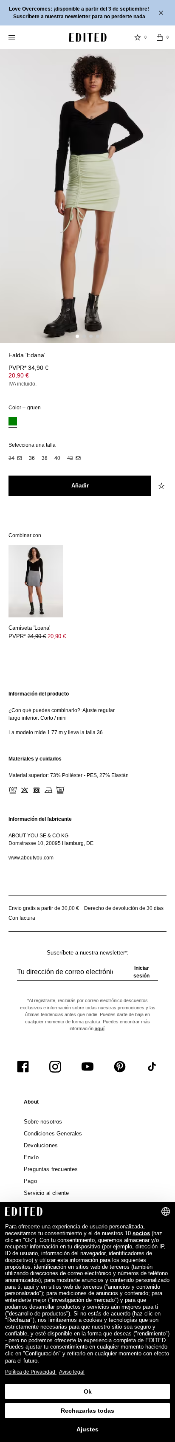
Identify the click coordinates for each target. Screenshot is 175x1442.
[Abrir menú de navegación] (12, 37)
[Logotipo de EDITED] (88, 37)
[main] (87, 776)
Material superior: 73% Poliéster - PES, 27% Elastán (68, 775)
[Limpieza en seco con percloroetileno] (60, 790)
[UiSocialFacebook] (23, 1066)
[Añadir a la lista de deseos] (162, 486)
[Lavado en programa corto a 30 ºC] (12, 790)
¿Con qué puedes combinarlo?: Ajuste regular (61, 710)
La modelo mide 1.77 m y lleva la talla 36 (55, 732)
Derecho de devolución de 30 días (124, 908)
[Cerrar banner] (162, 13)
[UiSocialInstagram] (55, 1066)
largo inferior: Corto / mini (37, 718)
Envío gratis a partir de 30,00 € (43, 908)
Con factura (21, 918)
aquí (99, 1028)
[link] (31, 1103)
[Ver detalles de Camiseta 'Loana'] (35, 581)
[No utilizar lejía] (24, 790)
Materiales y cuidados (35, 758)
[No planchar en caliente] (48, 790)
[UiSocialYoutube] (87, 1066)
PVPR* (28, 368)
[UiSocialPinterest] (119, 1066)
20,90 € (18, 375)
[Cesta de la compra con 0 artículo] (160, 37)
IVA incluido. (22, 384)
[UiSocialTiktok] (152, 1066)
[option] (12, 422)
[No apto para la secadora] (36, 790)
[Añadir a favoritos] (162, 360)
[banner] (87, 12)
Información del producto (38, 693)
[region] (87, 713)
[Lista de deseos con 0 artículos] (137, 37)
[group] (87, 975)
